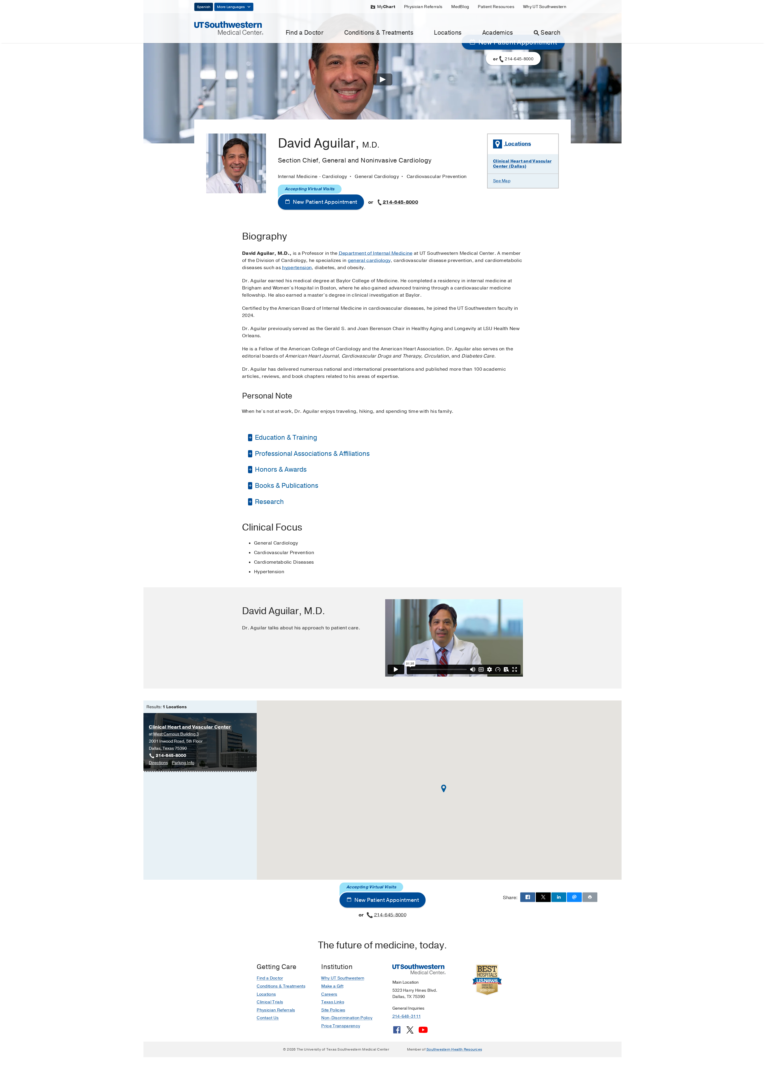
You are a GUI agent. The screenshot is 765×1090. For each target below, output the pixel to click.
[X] (410, 1032)
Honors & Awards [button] (280, 469)
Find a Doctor (304, 33)
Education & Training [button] (285, 437)
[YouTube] (423, 1032)
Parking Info (183, 763)
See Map (501, 181)
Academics (497, 33)
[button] (443, 788)
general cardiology (369, 260)
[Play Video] (382, 80)
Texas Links (332, 1002)
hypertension (297, 267)
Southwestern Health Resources (454, 1049)
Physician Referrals (423, 7)
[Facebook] (396, 1032)
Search (550, 33)
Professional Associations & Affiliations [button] (311, 453)
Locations (447, 33)
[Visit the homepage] (228, 27)
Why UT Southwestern (544, 7)
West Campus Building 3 (176, 734)
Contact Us (268, 1018)
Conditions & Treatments (378, 33)
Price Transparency (340, 1026)
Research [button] (268, 501)
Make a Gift (332, 986)
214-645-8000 (400, 202)
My (386, 7)
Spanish (203, 6)
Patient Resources (496, 7)
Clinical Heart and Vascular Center (190, 727)
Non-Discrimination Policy (346, 1018)
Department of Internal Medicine (376, 253)
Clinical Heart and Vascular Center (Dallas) (522, 163)
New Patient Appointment (324, 202)
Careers (329, 994)
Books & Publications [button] (285, 485)
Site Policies (333, 1010)
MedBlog (460, 7)
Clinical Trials (270, 1002)
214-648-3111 (406, 1016)
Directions (158, 763)
